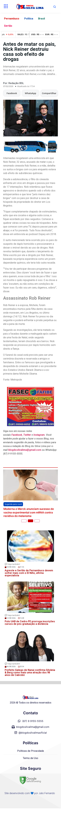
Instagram (39, 434)
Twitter (27, 434)
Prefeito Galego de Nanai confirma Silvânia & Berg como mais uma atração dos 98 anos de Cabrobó (30, 673)
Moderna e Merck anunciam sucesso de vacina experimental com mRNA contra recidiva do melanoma (28, 512)
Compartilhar (49, 93)
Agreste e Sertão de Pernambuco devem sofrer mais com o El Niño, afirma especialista (29, 573)
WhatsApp (30, 93)
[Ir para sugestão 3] (37, 520)
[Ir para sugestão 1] (24, 520)
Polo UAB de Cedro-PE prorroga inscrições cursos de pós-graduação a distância (30, 622)
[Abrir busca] (54, 6)
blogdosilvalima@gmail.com (25, 449)
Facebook (12, 93)
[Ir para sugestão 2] (30, 520)
